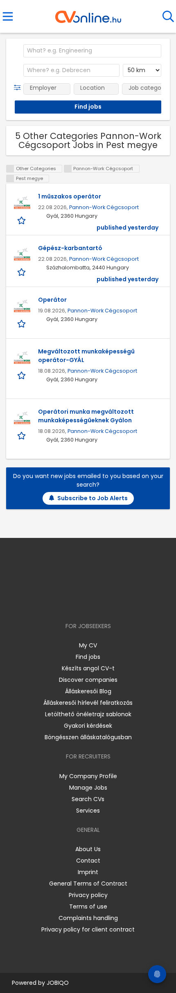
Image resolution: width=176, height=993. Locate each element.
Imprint (88, 872)
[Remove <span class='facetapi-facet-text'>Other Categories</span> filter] (10, 168)
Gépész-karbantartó (70, 248)
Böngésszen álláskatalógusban (88, 737)
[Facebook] (69, 602)
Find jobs (88, 657)
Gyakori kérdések (88, 726)
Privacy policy (88, 895)
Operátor (52, 300)
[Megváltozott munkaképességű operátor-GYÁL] (22, 357)
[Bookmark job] (22, 220)
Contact (88, 860)
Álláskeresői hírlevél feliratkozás (88, 703)
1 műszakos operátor (69, 196)
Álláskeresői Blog (88, 691)
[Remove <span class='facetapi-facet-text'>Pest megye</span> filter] (10, 178)
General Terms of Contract (88, 883)
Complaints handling (88, 918)
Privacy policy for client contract (88, 929)
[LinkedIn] (96, 602)
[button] (19, 87)
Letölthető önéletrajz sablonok (88, 714)
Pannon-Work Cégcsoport (104, 207)
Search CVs (88, 799)
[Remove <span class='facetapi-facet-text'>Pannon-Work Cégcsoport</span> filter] (68, 168)
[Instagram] (83, 602)
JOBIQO (58, 983)
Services (88, 810)
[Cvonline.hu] (88, 14)
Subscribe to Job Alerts (92, 498)
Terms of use (88, 906)
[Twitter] (108, 602)
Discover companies (88, 680)
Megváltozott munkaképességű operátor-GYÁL (86, 355)
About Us (88, 849)
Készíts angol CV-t (88, 668)
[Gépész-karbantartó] (22, 254)
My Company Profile (88, 776)
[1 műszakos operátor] (22, 202)
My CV (88, 645)
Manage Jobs (88, 787)
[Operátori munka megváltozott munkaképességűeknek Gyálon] (22, 418)
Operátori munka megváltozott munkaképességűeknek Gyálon (86, 416)
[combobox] (92, 50)
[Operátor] (22, 306)
